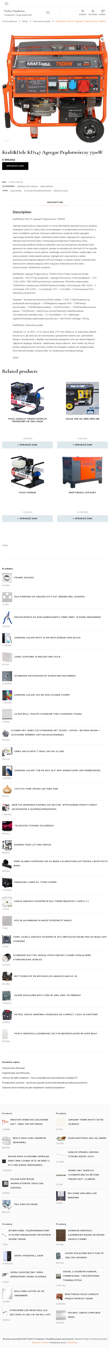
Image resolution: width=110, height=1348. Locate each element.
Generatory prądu (27, 186)
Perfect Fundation (14, 11)
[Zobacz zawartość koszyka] (102, 12)
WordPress (72, 1342)
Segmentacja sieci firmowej (15, 1073)
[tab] (55, 202)
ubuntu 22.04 (61, 190)
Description (55, 202)
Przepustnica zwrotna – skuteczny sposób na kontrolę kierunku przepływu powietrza (44, 1082)
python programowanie (37, 190)
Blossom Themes (40, 1342)
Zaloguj (92, 14)
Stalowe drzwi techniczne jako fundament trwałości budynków (33, 1087)
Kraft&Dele (46, 186)
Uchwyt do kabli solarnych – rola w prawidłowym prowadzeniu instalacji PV (39, 1077)
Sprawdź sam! (15, 166)
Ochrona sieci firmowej (13, 1068)
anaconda (16, 190)
